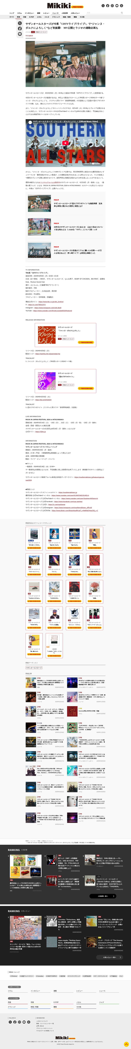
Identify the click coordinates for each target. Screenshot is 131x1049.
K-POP (31, 17)
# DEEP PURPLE (51, 976)
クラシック (56, 17)
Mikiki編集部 (29, 35)
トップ (11, 13)
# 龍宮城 (62, 976)
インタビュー (29, 13)
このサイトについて (42, 1021)
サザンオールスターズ (34, 668)
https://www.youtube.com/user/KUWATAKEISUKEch (70, 495)
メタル (39, 17)
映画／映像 (67, 17)
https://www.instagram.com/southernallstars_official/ (73, 508)
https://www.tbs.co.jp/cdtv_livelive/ (51, 302)
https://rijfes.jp (40, 432)
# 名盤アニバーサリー (26, 976)
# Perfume (14, 976)
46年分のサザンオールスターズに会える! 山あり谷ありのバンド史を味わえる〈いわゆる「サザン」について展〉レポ (78, 228)
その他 (82, 17)
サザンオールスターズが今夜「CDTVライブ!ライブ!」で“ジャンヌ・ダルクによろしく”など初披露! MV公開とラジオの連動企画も (61, 842)
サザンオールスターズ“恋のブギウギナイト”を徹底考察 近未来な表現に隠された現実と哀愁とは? (78, 205)
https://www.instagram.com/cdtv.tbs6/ (47, 308)
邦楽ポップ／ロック (41, 32)
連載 (38, 13)
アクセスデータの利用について (45, 1030)
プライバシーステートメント (44, 1028)
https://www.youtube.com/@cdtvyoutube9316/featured (52, 311)
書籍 (75, 17)
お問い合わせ (40, 1026)
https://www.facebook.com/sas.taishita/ (68, 501)
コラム (19, 13)
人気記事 (65, 13)
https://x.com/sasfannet (56, 504)
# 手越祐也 (113, 976)
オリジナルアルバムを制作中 (49, 182)
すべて (11, 17)
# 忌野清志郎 (87, 976)
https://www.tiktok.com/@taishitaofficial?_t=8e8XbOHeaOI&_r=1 (75, 511)
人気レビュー (75, 13)
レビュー (46, 13)
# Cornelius (39, 976)
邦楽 (18, 17)
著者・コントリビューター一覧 (45, 1023)
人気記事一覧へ (103, 896)
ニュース (55, 13)
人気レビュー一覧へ (109, 957)
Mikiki (27, 841)
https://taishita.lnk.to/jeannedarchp (47, 354)
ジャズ (47, 17)
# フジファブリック (74, 976)
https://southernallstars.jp (68, 492)
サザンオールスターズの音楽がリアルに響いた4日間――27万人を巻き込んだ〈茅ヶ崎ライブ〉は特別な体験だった (78, 252)
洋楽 (24, 17)
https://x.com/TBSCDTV (37, 305)
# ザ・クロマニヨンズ (100, 976)
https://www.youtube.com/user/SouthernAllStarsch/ (79, 498)
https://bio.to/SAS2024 (43, 400)
